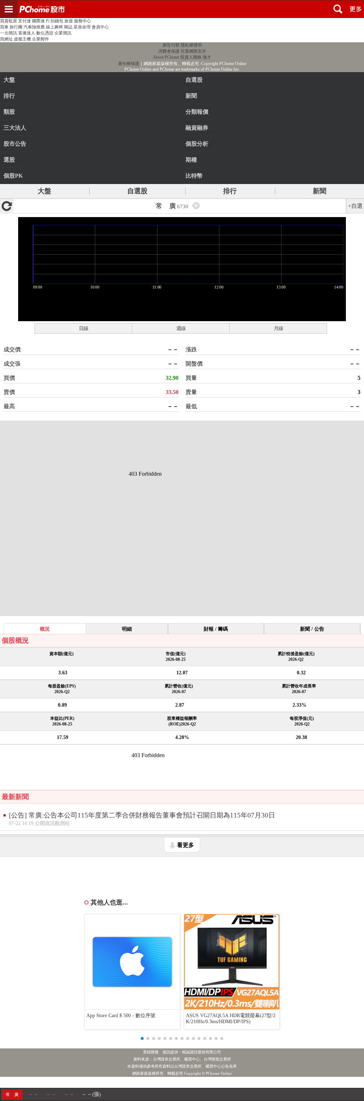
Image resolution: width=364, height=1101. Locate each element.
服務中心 (82, 20)
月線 (278, 328)
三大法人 (15, 128)
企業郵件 (40, 39)
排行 (9, 96)
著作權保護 (128, 63)
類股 (9, 112)
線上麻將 (54, 27)
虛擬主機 (22, 39)
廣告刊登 (171, 45)
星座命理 (82, 27)
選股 (9, 160)
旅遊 (68, 20)
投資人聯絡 (191, 57)
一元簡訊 (8, 33)
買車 (4, 27)
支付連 (24, 20)
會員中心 (100, 27)
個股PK (13, 176)
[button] (142, 1038)
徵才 (207, 57)
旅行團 (16, 27)
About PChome (166, 57)
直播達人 (26, 33)
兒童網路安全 (193, 51)
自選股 (137, 191)
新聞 (319, 191)
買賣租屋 (8, 20)
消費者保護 (169, 51)
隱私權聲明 (191, 45)
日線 (83, 328)
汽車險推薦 (34, 27)
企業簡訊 (62, 33)
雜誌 (68, 27)
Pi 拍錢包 (54, 20)
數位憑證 (44, 33)
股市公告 (15, 144)
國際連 (38, 20)
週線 (181, 328)
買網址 (6, 39)
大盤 (9, 80)
